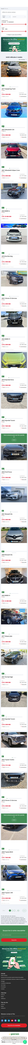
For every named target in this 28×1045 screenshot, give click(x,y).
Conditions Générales (6, 983)
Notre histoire (4, 975)
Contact (2, 989)
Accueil (2, 8)
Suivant (24, 910)
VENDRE (14, 440)
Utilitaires (3, 998)
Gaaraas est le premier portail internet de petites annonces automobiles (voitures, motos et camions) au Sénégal (13, 979)
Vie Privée (3, 985)
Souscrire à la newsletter (14, 1025)
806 (18, 910)
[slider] (2, 24)
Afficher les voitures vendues (8, 12)
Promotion (3, 987)
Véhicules (6, 8)
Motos (2, 996)
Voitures (3, 994)
